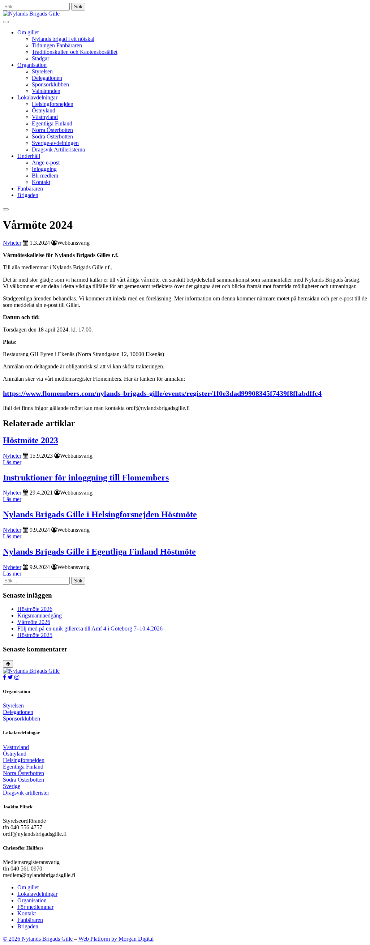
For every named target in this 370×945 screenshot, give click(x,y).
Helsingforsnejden (52, 104)
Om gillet (28, 32)
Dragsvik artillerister (26, 793)
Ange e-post (46, 162)
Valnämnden (46, 91)
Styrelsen (42, 71)
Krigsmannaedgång (39, 615)
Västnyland (45, 117)
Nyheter (12, 243)
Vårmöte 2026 (33, 622)
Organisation (32, 65)
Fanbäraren (30, 188)
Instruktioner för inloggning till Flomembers (86, 477)
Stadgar (40, 58)
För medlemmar (35, 907)
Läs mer (12, 462)
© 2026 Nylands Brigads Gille (38, 939)
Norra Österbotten (52, 130)
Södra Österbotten (52, 136)
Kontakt (41, 182)
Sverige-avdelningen (55, 143)
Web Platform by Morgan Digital (116, 939)
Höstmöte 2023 (30, 440)
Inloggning (44, 169)
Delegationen (47, 78)
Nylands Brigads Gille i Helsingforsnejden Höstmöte (100, 514)
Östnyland (43, 110)
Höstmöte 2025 (34, 635)
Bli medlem (45, 175)
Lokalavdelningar (37, 97)
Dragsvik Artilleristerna (58, 149)
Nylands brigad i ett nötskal (63, 39)
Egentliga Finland (52, 123)
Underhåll (28, 156)
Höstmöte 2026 (34, 609)
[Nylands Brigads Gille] (31, 671)
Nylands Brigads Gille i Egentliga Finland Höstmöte (99, 551)
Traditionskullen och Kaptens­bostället (74, 52)
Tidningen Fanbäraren (57, 45)
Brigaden (27, 195)
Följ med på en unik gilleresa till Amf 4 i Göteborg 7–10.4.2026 (90, 628)
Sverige (11, 786)
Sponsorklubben (50, 84)
